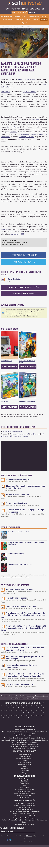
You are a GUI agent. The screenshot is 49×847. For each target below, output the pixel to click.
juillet (38, 434)
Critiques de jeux (6, 16)
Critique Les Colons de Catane (24, 824)
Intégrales (5, 229)
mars (23, 434)
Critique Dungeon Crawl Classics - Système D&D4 (24, 812)
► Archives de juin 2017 (24, 293)
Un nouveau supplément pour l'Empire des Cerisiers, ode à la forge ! (25, 657)
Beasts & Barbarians (26, 79)
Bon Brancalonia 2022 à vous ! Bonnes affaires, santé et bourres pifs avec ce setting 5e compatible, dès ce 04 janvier (23, 628)
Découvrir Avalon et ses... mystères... (20, 589)
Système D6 (24, 769)
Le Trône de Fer (24, 771)
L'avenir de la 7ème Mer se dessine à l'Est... (22, 606)
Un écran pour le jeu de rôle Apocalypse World (24, 744)
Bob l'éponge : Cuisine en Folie (24, 789)
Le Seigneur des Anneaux (24, 758)
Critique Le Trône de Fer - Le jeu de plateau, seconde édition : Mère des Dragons (24, 821)
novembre (17, 436)
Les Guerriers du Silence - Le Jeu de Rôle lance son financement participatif (25, 648)
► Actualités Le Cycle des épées (24, 287)
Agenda (24, 23)
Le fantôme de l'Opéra (24, 791)
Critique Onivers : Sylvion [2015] (24, 803)
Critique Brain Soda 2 (24, 807)
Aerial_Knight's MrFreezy (24, 795)
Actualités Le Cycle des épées (12, 431)
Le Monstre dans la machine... (17, 598)
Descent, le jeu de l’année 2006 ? (18, 494)
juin (34, 434)
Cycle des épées (29, 92)
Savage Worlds (13, 127)
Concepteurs (19, 19)
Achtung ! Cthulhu (26, 137)
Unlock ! (24, 767)
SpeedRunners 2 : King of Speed (24, 793)
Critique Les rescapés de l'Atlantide (24, 816)
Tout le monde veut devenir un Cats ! (20, 684)
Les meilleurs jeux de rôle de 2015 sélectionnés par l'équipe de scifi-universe (24, 740)
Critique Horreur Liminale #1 (24, 810)
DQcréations (29, 836)
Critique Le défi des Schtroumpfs (24, 805)
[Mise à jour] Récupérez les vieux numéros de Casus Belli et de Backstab (25, 487)
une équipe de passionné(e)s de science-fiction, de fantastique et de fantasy (29, 697)
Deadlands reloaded (29, 134)
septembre (4, 436)
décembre (25, 436)
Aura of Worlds (24, 783)
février (19, 434)
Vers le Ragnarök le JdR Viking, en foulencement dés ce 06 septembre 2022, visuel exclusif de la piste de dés (23, 615)
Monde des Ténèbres (24, 762)
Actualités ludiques (20, 16)
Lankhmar (11, 87)
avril (27, 434)
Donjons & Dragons (24, 754)
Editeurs (35, 19)
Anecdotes (43, 19)
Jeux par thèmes (7, 19)
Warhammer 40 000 (24, 764)
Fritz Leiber (5, 92)
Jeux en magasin (34, 16)
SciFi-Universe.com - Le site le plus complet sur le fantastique (24, 3)
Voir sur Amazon (9, 366)
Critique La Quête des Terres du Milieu (24, 814)
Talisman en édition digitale (16, 503)
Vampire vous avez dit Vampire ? (18, 479)
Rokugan (24, 773)
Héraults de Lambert (6, 831)
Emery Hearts (24, 797)
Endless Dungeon (24, 779)
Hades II (24, 785)
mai (31, 434)
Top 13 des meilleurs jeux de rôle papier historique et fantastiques (25, 510)
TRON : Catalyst (25, 787)
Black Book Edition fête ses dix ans (24, 748)
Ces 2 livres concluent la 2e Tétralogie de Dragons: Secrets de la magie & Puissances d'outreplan (25, 675)
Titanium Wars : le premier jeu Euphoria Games (24, 746)
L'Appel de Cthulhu (24, 756)
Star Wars (25, 760)
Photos (28, 19)
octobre (11, 436)
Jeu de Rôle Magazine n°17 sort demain (24, 742)
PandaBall (24, 781)
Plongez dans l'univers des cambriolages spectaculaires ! (21, 666)
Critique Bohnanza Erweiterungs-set (24, 818)
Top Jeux (45, 16)
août (42, 434)
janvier (14, 434)
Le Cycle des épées (13, 279)
